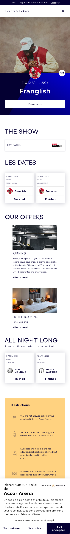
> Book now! (20, 277)
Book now (35, 104)
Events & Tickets (17, 11)
